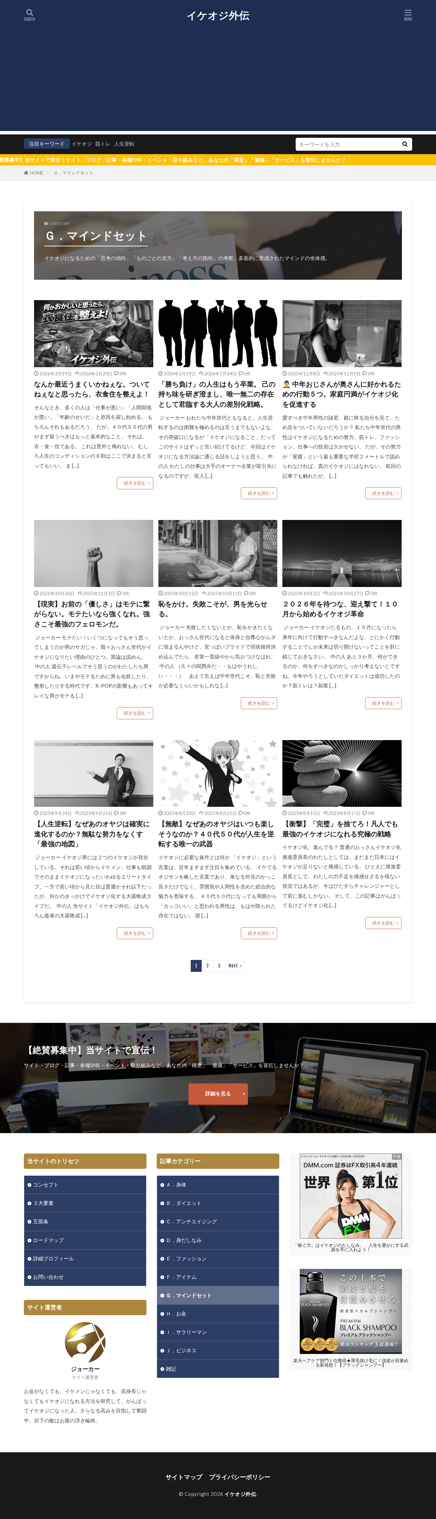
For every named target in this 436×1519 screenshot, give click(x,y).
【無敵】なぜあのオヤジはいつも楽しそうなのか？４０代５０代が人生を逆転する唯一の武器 (216, 833)
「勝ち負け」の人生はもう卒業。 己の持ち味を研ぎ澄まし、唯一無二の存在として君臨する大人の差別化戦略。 (217, 394)
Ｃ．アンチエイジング (191, 1221)
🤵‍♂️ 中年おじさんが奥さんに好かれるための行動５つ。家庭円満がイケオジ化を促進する (341, 394)
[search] (404, 144)
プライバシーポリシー (239, 1477)
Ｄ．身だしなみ (184, 1240)
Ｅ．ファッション (186, 1258)
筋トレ (103, 144)
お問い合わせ (48, 1277)
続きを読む (135, 483)
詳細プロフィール (53, 1258)
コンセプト (46, 1184)
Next (233, 965)
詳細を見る (218, 1093)
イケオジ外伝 (218, 15)
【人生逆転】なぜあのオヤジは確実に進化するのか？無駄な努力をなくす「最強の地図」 (92, 833)
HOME (36, 173)
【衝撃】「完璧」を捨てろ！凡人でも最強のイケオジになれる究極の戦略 (340, 828)
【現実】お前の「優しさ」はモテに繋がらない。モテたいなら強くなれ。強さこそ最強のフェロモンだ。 (92, 614)
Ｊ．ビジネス (181, 1350)
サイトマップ (184, 1477)
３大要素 (43, 1203)
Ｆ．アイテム (181, 1277)
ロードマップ (48, 1240)
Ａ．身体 (176, 1184)
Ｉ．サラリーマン (186, 1332)
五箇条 (40, 1221)
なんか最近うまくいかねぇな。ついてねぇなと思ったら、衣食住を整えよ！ (92, 389)
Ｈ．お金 (176, 1313)
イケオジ (82, 144)
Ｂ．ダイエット (184, 1203)
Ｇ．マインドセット (73, 172)
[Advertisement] (218, 83)
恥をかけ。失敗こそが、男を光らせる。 (212, 609)
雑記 (171, 1369)
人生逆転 (124, 144)
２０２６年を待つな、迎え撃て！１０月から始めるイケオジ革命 (340, 609)
